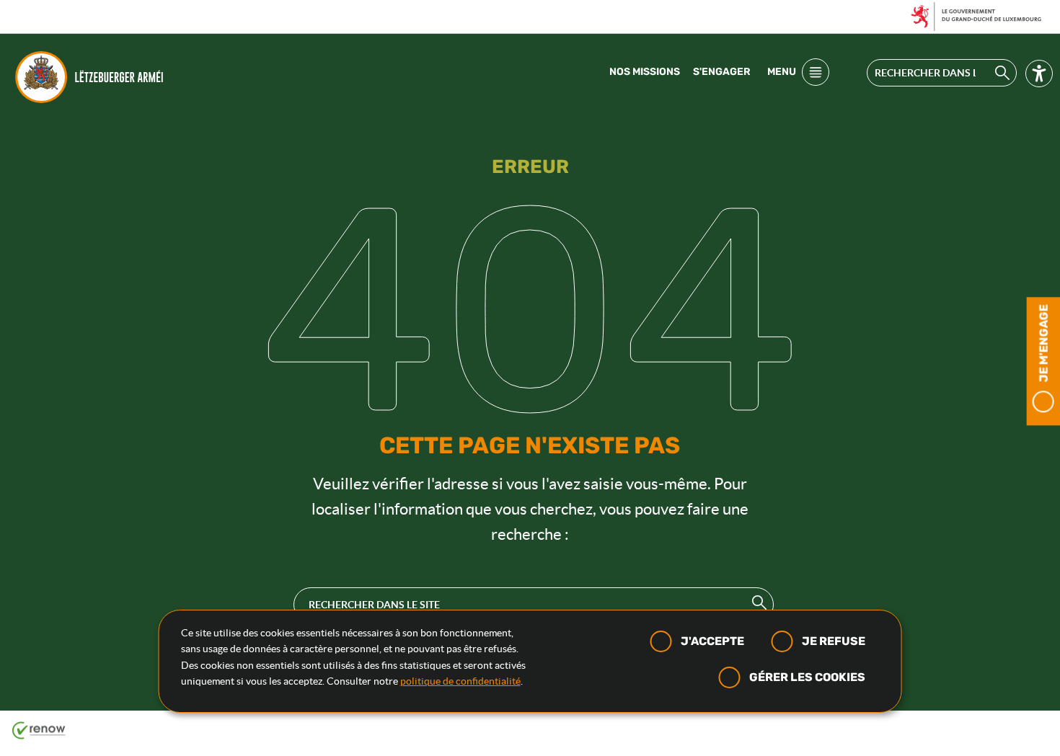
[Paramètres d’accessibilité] (1039, 76)
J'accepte (712, 641)
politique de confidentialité (460, 681)
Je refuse (833, 641)
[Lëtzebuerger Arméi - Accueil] (92, 77)
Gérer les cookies (807, 677)
